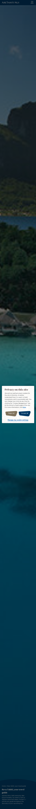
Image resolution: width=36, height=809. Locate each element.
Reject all (11, 413)
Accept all (24, 413)
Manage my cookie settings (18, 420)
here (24, 407)
